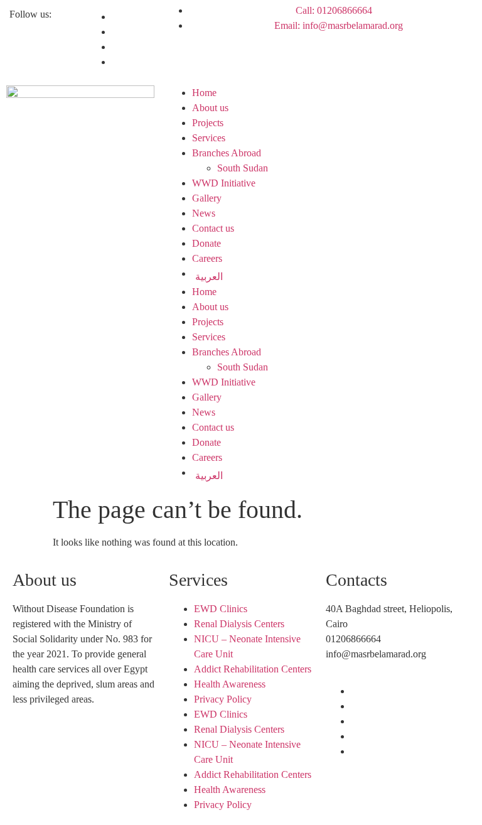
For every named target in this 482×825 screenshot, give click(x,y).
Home (204, 92)
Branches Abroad (226, 153)
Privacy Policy (223, 699)
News (203, 213)
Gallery (207, 198)
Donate (206, 243)
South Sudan (242, 168)
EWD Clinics (220, 608)
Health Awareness (229, 684)
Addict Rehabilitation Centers (252, 669)
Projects (207, 122)
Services (208, 137)
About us (210, 107)
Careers (207, 258)
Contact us (213, 228)
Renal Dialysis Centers (239, 623)
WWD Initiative (223, 183)
